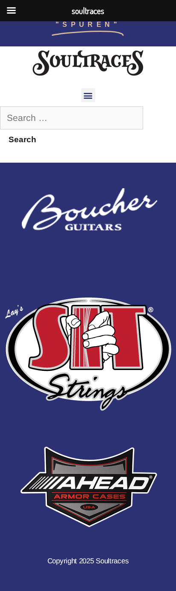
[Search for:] (71, 118)
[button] (88, 95)
